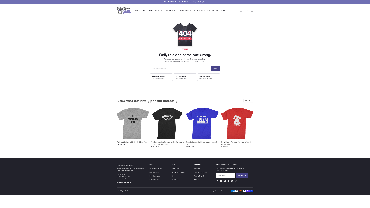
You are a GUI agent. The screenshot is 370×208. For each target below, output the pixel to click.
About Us (197, 168)
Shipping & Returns (178, 172)
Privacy (212, 191)
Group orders (154, 180)
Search (215, 68)
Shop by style (154, 172)
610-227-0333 (121, 178)
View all (248, 100)
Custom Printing (213, 10)
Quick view (132, 138)
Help (223, 10)
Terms (217, 191)
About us (120, 182)
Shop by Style (185, 10)
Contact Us (175, 180)
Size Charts (176, 168)
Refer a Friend (199, 176)
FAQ (173, 176)
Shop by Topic (170, 10)
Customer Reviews (200, 172)
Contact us (127, 182)
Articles (196, 180)
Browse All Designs (156, 10)
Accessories (198, 10)
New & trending (154, 176)
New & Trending (140, 10)
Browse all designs (155, 168)
